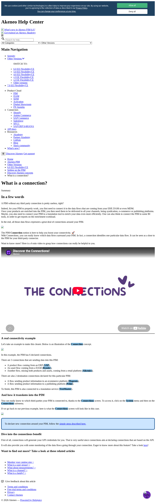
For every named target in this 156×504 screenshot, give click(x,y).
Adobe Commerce (22, 115)
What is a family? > (16, 473)
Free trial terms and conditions (21, 489)
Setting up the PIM (16, 170)
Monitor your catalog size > (20, 462)
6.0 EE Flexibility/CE (23, 69)
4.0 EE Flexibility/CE (23, 74)
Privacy (11, 492)
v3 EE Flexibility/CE (23, 77)
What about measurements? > (21, 467)
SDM (16, 99)
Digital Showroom (22, 104)
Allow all (132, 5)
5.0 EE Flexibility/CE (23, 71)
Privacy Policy (81, 8)
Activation (18, 101)
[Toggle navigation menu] (3, 153)
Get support (29, 153)
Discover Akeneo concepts (20, 173)
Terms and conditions (17, 486)
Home (10, 159)
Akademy (18, 134)
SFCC (16, 123)
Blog (15, 142)
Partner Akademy (21, 137)
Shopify (17, 112)
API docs (11, 129)
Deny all (132, 11)
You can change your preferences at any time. (56, 11)
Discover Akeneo (14, 153)
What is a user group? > (18, 465)
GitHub (17, 140)
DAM (16, 96)
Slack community (21, 145)
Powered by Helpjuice (31, 500)
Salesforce (18, 121)
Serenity (11, 56)
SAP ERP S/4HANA (23, 126)
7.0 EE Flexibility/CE (17, 85)
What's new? (13, 148)
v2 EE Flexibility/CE (23, 80)
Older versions (20, 82)
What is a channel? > (17, 470)
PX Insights (19, 107)
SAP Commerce (21, 118)
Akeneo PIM (13, 162)
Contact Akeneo (15, 495)
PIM (15, 93)
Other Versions (14, 58)
